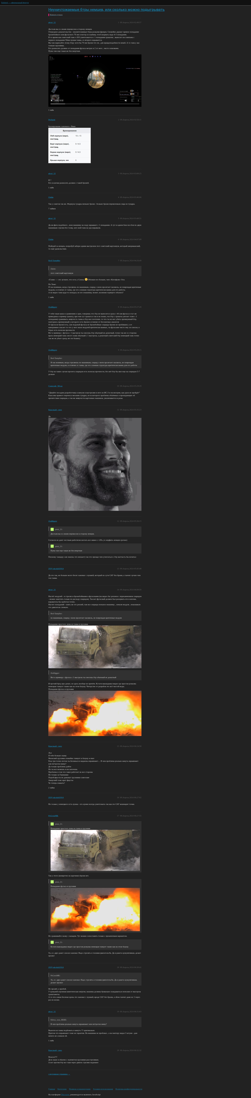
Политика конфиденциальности (128, 1089)
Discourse (65, 1095)
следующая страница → (59, 1074)
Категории (62, 1089)
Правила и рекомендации (79, 1089)
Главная (51, 1089)
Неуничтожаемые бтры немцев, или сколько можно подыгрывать (106, 9)
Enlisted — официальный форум (15, 3)
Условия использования (103, 1089)
